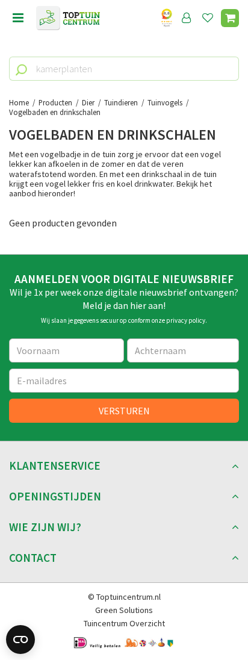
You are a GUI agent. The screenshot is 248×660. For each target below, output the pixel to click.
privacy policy (185, 320)
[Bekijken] (230, 18)
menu (18, 18)
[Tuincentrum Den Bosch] (68, 18)
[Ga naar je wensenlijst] (210, 18)
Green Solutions (124, 610)
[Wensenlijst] (208, 18)
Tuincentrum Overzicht (124, 623)
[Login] (187, 18)
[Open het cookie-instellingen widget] (20, 639)
